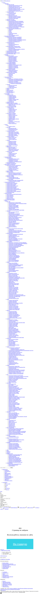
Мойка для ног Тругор (13, 422)
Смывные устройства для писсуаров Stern (16, 372)
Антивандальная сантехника (10, 182)
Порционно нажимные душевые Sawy (17, 349)
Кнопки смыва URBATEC (13, 415)
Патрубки (10, 152)
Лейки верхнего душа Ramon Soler (15, 458)
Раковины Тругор (12, 424)
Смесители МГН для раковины (14, 178)
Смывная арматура (12, 154)
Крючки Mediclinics (12, 249)
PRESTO (8, 310)
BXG (7, 374)
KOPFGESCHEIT (10, 233)
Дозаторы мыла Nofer (12, 293)
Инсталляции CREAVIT (13, 216)
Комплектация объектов (9, 476)
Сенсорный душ (12, 45)
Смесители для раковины (11, 20)
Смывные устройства (10, 136)
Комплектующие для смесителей (12, 27)
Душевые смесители (10, 102)
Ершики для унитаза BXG (13, 379)
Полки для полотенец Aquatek (14, 403)
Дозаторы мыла (11, 86)
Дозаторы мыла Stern (12, 368)
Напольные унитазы (12, 142)
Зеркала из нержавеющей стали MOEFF (16, 264)
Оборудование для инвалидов (10, 164)
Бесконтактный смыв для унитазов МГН (16, 180)
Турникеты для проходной (11, 163)
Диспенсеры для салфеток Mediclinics (15, 244)
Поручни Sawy (11, 360)
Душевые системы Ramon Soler (14, 455)
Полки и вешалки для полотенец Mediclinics (16, 252)
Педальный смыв (12, 48)
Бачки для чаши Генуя (13, 148)
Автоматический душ (10, 42)
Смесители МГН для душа (13, 177)
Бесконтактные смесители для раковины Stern (17, 367)
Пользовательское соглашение (8, 589)
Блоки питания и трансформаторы (15, 28)
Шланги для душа (12, 104)
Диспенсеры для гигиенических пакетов (16, 79)
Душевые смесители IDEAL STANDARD (16, 428)
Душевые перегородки (13, 109)
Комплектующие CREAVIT (14, 218)
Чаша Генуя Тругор (12, 426)
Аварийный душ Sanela (13, 319)
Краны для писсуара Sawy (13, 358)
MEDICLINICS (9, 241)
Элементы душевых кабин (11, 106)
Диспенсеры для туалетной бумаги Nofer (16, 294)
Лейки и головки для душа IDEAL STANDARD (17, 431)
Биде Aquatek (11, 384)
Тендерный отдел (8, 474)
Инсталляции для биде (13, 134)
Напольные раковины (13, 59)
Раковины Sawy (11, 361)
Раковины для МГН (10, 175)
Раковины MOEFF (12, 268)
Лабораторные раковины (13, 70)
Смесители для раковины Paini (14, 308)
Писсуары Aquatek (12, 401)
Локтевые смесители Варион (14, 444)
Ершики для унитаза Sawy (13, 357)
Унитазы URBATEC (12, 418)
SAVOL (8, 450)
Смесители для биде (10, 11)
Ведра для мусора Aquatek (13, 385)
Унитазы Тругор (12, 425)
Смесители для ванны (10, 14)
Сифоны (10, 76)
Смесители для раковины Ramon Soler (15, 462)
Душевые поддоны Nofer (13, 279)
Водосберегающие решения (9, 36)
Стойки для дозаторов (13, 87)
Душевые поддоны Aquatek (13, 392)
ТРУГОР (8, 419)
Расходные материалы (11, 91)
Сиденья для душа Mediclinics (14, 255)
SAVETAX (9, 451)
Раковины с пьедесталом (13, 61)
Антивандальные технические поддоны (14, 189)
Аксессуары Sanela (12, 321)
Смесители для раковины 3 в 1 (14, 41)
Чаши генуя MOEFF (12, 271)
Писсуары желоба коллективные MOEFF (16, 267)
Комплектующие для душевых (12, 103)
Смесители (6, 3)
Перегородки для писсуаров (14, 149)
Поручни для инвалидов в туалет (15, 173)
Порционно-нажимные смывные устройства (17, 49)
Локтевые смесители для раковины (15, 23)
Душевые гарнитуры (12, 96)
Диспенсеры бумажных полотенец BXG (16, 375)
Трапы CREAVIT (12, 224)
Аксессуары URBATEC (13, 412)
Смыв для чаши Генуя (13, 139)
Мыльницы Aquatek (12, 400)
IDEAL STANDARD (10, 427)
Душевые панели (12, 98)
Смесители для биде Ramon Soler (14, 459)
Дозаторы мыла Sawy (12, 356)
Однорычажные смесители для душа (15, 7)
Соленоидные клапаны (13, 33)
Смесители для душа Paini (13, 307)
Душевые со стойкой (12, 100)
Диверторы (11, 29)
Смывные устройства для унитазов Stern (16, 373)
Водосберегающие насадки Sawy (14, 353)
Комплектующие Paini (13, 302)
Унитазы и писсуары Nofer (13, 291)
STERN (8, 365)
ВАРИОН (8, 442)
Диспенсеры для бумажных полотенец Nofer (17, 277)
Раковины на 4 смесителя (13, 66)
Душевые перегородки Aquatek (14, 391)
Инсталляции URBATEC (13, 414)
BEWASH (8, 435)
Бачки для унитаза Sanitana (13, 339)
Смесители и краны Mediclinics (14, 256)
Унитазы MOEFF (12, 269)
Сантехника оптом (5, 565)
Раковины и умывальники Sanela (14, 331)
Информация (4, 469)
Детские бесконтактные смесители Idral (16, 228)
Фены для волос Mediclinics (13, 261)
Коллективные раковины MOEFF (15, 265)
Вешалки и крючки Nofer (13, 276)
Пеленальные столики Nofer (14, 283)
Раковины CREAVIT (12, 222)
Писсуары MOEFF (12, 266)
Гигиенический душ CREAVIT (14, 213)
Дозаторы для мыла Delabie (13, 205)
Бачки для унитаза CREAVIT (14, 211)
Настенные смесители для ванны (15, 17)
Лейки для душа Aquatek (13, 399)
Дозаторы (8, 84)
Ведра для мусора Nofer (13, 275)
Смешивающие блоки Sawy (14, 363)
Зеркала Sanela (11, 327)
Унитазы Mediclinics (12, 259)
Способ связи (4, 482)
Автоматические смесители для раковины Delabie (17, 203)
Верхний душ (11, 107)
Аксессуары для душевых (11, 113)
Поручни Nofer (11, 285)
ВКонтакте (4, 559)
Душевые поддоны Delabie (13, 206)
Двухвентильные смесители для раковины (16, 22)
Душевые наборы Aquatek (13, 390)
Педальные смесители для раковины (15, 38)
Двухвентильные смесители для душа (15, 5)
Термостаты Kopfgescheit (13, 239)
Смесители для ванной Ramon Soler (15, 460)
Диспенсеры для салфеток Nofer (14, 296)
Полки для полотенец (12, 123)
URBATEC (9, 411)
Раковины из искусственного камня (15, 64)
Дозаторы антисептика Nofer (14, 278)
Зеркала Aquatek (12, 394)
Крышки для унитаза (12, 141)
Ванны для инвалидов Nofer (14, 274)
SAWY (8, 346)
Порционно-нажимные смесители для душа (16, 9)
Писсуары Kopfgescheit (13, 237)
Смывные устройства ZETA (14, 440)
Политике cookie (22, 592)
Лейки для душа (11, 119)
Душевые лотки (11, 108)
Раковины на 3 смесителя (13, 65)
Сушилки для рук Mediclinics (14, 257)
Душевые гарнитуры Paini (13, 300)
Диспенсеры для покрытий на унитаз (15, 80)
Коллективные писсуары (13, 129)
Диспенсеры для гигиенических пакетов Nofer (17, 295)
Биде (7, 125)
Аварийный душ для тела (13, 160)
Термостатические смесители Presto (15, 317)
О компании (7, 470)
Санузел (6, 124)
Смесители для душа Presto (13, 314)
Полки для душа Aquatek (13, 402)
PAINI (8, 299)
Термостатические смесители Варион (15, 449)
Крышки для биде (12, 126)
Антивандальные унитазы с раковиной (14, 191)
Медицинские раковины (11, 69)
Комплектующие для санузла (12, 146)
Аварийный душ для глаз (13, 159)
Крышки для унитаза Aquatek (14, 397)
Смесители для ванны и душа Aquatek (15, 408)
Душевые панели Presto (13, 312)
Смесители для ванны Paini (13, 306)
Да (1, 505)
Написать (7, 489)
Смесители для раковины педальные (15, 25)
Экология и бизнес (5, 586)
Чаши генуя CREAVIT (13, 226)
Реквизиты (6, 475)
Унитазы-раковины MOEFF (14, 270)
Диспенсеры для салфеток (13, 81)
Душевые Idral (11, 229)
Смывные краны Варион (13, 448)
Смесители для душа (10, 4)
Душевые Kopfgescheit (13, 235)
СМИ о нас (7, 479)
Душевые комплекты (12, 97)
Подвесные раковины (12, 60)
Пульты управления (12, 156)
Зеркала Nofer (11, 281)
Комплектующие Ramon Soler (14, 457)
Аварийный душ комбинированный (15, 161)
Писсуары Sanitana (12, 342)
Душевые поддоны (12, 110)
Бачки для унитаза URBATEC (14, 413)
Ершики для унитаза (10, 88)
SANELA (8, 318)
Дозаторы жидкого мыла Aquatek (15, 389)
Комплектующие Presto (13, 313)
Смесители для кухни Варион (14, 446)
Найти (12, 467)
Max (9, 559)
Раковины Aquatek (12, 406)
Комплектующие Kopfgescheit (14, 236)
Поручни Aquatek (12, 405)
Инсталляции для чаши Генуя (14, 133)
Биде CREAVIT (11, 212)
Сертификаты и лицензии (7, 583)
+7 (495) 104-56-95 (5, 507)
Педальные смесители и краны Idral (15, 230)
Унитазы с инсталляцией (13, 144)
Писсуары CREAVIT (12, 221)
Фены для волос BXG (13, 382)
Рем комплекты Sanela (13, 332)
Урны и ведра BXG (12, 381)
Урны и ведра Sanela (12, 336)
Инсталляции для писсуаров (14, 132)
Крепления (11, 74)
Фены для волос (11, 122)
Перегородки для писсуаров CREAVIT (16, 220)
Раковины (6, 54)
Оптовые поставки (8, 477)
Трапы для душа (11, 112)
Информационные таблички (14, 118)
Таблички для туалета (13, 169)
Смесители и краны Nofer (13, 288)
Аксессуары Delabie (12, 204)
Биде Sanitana (11, 340)
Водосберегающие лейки (11, 53)
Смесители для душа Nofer (13, 287)
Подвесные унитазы (12, 143)
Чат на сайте (8, 483)
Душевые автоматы (12, 95)
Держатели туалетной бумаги (16, 83)
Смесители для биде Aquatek (14, 407)
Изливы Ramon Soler (12, 456)
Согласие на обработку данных (14, 588)
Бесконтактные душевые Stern (14, 366)
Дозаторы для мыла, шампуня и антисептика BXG (18, 378)
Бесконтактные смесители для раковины (16, 21)
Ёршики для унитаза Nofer (13, 280)
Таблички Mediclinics (12, 258)
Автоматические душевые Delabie (15, 202)
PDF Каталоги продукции (7, 584)
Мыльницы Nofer (12, 282)
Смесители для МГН (10, 176)
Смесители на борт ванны (13, 18)
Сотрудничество (7, 471)
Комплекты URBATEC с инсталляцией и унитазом (18, 416)
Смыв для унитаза (12, 138)
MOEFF (8, 262)
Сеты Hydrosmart (12, 465)
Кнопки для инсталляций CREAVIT (15, 217)
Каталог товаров (5, 562)
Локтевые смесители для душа (14, 6)
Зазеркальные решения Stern (14, 369)
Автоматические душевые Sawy (14, 347)
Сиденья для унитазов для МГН (14, 181)
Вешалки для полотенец (13, 115)
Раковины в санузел (10, 55)
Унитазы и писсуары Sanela (14, 335)
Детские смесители (10, 196)
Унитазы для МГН (10, 179)
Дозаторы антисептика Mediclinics (15, 246)
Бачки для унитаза (12, 147)
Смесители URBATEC (13, 417)
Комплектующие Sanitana (13, 341)
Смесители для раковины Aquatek (15, 409)
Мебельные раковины (13, 57)
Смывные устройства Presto (14, 316)
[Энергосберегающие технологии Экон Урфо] (20, 0)
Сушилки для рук (10, 92)
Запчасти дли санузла (10, 151)
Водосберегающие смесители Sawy (15, 354)
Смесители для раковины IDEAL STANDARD (17, 432)
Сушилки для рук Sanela (13, 334)
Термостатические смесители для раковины (16, 26)
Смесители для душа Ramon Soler (15, 461)
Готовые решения (5, 567)
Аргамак (8, 452)
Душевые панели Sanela (13, 325)
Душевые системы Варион (13, 443)
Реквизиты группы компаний (7, 576)
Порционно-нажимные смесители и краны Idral (17, 231)
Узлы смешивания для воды (14, 35)
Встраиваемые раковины (13, 56)
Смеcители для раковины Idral (14, 232)
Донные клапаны (12, 73)
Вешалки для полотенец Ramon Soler (15, 454)
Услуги (6, 472)
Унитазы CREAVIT (12, 225)
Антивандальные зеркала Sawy (14, 351)
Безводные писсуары (12, 128)
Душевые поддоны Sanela (13, 326)
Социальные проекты (8, 480)
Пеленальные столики (11, 198)
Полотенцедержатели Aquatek (14, 404)
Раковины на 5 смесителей (13, 67)
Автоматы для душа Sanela (13, 320)
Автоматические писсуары (11, 51)
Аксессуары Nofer (12, 297)
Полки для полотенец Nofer (14, 284)
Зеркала (8, 89)
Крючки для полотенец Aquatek (14, 398)
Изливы (10, 30)
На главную (20, 544)
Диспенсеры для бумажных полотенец (15, 78)
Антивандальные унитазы (11, 190)
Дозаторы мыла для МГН (13, 166)
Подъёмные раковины (13, 71)
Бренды (6, 200)
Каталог (3, 2)
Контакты (6, 509)
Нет (3, 505)
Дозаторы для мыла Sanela (13, 323)
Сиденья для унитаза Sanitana (14, 344)
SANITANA (9, 338)
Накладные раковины (12, 58)
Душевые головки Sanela (13, 324)
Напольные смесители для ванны (15, 16)
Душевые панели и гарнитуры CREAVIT (16, 215)
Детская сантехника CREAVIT (14, 214)
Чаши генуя (9, 145)
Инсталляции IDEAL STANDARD (15, 429)
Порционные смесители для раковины (15, 24)
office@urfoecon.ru (14, 507)
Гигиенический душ (12, 12)
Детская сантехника (8, 193)
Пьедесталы (11, 75)
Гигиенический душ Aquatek (14, 387)
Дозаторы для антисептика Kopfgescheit (16, 234)
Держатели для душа (12, 105)
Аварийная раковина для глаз (14, 158)
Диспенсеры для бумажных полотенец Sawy (17, 355)
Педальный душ (11, 43)
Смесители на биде (12, 13)
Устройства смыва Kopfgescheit (14, 240)
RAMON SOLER (10, 453)
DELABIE (8, 201)
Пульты (10, 31)
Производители (5, 568)
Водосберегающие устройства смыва (13, 46)
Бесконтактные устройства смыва (15, 47)
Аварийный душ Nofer (13, 273)
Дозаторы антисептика (13, 85)
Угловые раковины (12, 62)
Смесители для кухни (10, 19)
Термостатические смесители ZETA (15, 441)
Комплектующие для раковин (12, 72)
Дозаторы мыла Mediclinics (13, 247)
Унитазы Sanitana (12, 345)
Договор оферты (17, 589)
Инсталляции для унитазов (13, 131)
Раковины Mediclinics (12, 254)
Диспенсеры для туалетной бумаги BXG (16, 377)
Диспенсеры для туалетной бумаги (15, 82)
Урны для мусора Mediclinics (14, 260)
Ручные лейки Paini (12, 304)
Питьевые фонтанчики (11, 162)
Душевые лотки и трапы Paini (14, 309)
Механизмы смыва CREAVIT (14, 219)
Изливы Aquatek (12, 395)
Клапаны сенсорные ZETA (13, 438)
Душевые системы (10, 94)
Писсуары (8, 127)
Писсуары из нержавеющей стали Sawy (16, 359)
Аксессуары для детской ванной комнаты (14, 194)
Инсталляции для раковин (13, 135)
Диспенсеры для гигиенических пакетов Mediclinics (18, 243)
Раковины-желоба (12, 68)
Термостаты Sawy (12, 364)
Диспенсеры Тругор (12, 420)
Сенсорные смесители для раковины (15, 40)
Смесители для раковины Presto (14, 315)
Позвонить (8, 488)
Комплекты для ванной (13, 15)
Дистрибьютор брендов (6, 566)
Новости (4, 581)
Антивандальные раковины (12, 187)
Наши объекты (5, 585)
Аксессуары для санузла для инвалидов (14, 165)
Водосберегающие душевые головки (13, 52)
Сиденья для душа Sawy (13, 362)
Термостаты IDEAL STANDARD (15, 433)
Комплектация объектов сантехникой (9, 564)
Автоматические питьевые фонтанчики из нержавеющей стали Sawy (21, 350)
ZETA (8, 437)
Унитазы (8, 140)
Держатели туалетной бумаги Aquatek (15, 388)
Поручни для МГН (10, 171)
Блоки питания (11, 155)
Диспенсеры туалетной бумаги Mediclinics (16, 245)
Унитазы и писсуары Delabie (14, 209)
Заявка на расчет (7, 473)
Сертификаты (7, 478)
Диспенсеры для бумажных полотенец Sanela (17, 322)
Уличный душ (11, 101)
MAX (7, 485)
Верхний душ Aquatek (13, 386)
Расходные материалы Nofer (14, 298)
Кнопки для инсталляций (13, 150)
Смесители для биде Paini (13, 305)
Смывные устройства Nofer (14, 289)
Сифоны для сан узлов (13, 153)
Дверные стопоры (12, 116)
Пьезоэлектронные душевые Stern (15, 371)
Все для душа (7, 93)
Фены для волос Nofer (13, 292)
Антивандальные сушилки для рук (13, 188)
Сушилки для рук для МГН (13, 168)
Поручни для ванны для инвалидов (15, 172)
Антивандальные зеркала (11, 184)
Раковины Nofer (11, 286)
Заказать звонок (22, 507)
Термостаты (11, 34)
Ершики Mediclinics (12, 248)
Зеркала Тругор (11, 421)
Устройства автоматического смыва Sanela (16, 337)
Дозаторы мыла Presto (13, 311)
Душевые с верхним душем (13, 99)
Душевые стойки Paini (13, 301)
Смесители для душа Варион (14, 445)
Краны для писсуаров (12, 137)
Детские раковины (10, 195)
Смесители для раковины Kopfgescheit (15, 238)
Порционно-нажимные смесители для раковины (17, 39)
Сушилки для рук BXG (13, 380)
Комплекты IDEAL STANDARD (14, 430)
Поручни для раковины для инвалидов (16, 174)
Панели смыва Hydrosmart (13, 464)
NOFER (8, 272)
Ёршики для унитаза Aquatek (14, 393)
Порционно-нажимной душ (14, 44)
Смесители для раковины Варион (15, 447)
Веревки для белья (12, 114)
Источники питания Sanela (13, 329)
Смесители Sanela (12, 333)
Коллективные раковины (11, 63)
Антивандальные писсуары (11, 186)
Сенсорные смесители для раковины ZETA (16, 439)
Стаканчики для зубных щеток (14, 121)
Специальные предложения (9, 199)
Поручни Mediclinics (12, 253)
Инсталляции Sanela (12, 328)
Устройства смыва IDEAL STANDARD (16, 434)
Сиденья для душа (12, 111)
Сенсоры (10, 32)
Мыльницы (11, 120)
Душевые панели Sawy (15, 348)
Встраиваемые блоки (10, 192)
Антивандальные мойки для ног (12, 185)
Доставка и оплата (5, 577)
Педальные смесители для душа (14, 8)
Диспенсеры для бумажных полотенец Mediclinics (17, 242)
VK (6, 486)
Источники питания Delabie (14, 207)
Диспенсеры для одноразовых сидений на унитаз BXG (18, 376)
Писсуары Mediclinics (12, 251)
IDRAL (8, 227)
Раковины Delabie (12, 208)
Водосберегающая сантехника (7, 563)
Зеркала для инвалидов (13, 167)
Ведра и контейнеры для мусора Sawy (15, 352)
